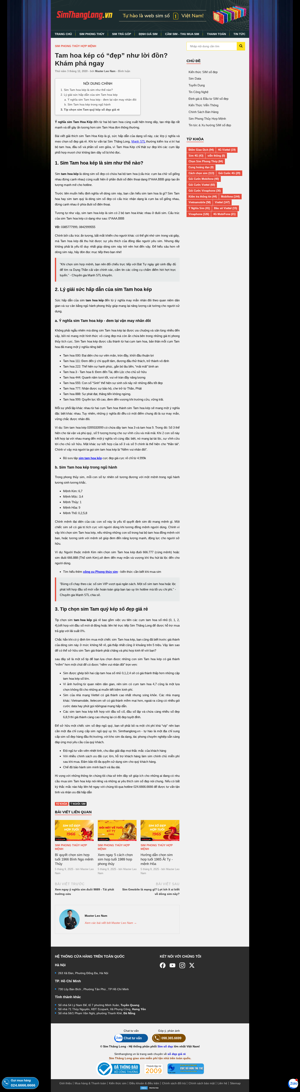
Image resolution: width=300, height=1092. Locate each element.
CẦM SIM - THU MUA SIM (182, 34)
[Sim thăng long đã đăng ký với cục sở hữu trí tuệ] (185, 1068)
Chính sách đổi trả (174, 1083)
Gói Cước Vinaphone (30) (205, 190)
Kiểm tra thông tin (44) (203, 196)
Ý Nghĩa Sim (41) (199, 208)
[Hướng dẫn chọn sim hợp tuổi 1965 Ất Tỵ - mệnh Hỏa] (160, 830)
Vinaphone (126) (199, 214)
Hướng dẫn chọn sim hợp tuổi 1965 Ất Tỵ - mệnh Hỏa (157, 859)
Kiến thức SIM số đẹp (203, 72)
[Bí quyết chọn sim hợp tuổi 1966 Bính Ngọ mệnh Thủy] (74, 830)
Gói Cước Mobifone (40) (204, 178)
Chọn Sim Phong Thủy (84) (206, 161)
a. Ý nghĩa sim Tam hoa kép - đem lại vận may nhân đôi (100, 99)
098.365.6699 (171, 1038)
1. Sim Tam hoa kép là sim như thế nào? (87, 89)
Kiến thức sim (118, 1083)
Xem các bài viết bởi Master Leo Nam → (111, 922)
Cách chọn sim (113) (201, 173)
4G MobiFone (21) (224, 214)
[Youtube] (172, 965)
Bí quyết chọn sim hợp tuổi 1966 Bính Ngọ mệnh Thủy (74, 859)
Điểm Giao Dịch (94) (201, 149)
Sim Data (195, 78)
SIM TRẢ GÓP (121, 34)
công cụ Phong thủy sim (100, 571)
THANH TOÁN (216, 34)
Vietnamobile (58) (200, 202)
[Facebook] (163, 965)
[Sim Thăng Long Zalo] (293, 1083)
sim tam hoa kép (90, 458)
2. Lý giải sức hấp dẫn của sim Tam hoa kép (89, 94)
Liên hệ (222, 1083)
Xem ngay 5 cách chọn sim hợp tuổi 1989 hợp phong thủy (115, 859)
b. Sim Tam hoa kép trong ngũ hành (87, 104)
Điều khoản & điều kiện (144, 1083)
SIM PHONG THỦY (91, 34)
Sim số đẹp (165, 1046)
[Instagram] (182, 965)
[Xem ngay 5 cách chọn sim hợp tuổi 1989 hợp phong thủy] (117, 830)
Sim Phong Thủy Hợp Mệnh (75, 46)
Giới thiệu (65, 1083)
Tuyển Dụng (197, 85)
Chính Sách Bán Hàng (203, 112)
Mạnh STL (138, 141)
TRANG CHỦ (63, 34)
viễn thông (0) (216, 155)
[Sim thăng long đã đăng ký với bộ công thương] (118, 1069)
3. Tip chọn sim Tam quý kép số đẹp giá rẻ (90, 109)
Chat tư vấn (133, 1038)
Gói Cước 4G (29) (229, 173)
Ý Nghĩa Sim (78, 803)
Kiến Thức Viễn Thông (203, 105)
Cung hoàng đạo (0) (201, 167)
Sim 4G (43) (196, 155)
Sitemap (235, 1083)
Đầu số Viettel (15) (225, 208)
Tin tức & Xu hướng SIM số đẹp (210, 125)
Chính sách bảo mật (202, 1083)
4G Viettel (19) (227, 149)
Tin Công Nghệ (198, 92)
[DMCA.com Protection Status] (150, 1087)
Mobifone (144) (230, 196)
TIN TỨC (239, 34)
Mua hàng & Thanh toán (90, 1083)
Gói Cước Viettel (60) (202, 184)
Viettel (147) (222, 202)
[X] (192, 965)
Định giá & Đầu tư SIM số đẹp (208, 98)
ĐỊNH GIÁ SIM (148, 34)
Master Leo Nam (105, 71)
